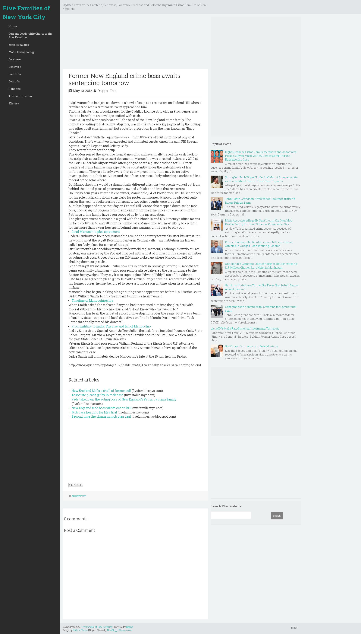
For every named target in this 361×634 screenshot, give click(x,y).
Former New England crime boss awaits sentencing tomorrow (124, 79)
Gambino (15, 74)
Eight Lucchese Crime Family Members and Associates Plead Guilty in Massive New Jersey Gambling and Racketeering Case (261, 155)
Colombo (14, 81)
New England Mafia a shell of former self (101, 391)
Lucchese (15, 59)
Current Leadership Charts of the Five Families (30, 35)
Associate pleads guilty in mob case (97, 395)
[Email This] (70, 485)
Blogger (129, 626)
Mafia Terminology (21, 52)
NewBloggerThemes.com (119, 630)
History (14, 103)
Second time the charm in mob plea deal (101, 416)
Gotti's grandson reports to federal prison (251, 346)
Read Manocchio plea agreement (96, 232)
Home (13, 26)
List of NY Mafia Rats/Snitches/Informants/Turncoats (245, 328)
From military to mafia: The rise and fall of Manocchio (111, 326)
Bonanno (15, 89)
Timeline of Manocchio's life (92, 300)
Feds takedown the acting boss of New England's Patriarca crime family (124, 399)
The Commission (20, 96)
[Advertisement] (135, 43)
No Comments (79, 495)
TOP (295, 627)
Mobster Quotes (19, 44)
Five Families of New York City (26, 12)
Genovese (15, 66)
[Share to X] (77, 485)
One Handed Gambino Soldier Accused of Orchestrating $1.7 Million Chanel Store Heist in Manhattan (261, 265)
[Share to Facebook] (81, 485)
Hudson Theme (80, 630)
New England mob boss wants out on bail (102, 408)
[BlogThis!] (74, 485)
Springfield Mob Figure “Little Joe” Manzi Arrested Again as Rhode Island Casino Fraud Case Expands (261, 179)
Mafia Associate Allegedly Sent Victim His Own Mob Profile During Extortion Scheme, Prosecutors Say (258, 222)
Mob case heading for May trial (94, 412)
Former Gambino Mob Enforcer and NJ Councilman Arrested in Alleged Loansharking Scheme (259, 244)
